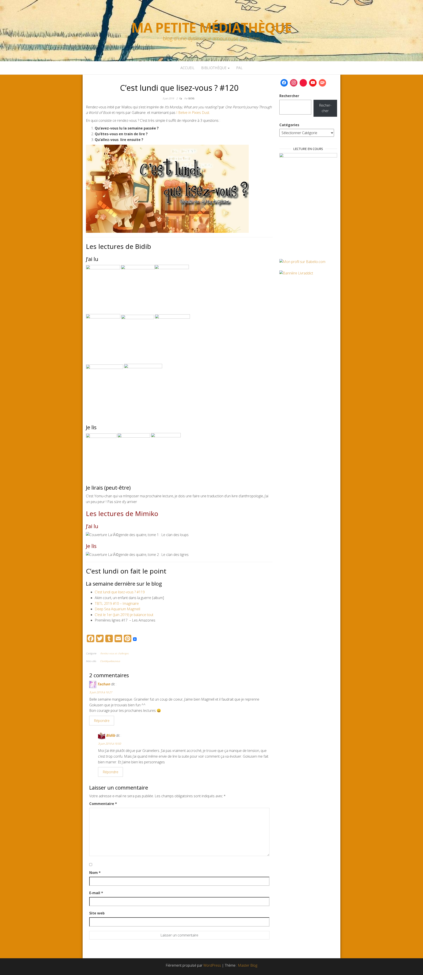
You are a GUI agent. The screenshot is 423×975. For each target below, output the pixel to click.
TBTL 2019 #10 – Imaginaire (117, 603)
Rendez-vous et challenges (114, 653)
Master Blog (247, 965)
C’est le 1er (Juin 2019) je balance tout (124, 614)
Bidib (191, 98)
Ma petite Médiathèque (211, 28)
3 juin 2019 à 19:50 (109, 744)
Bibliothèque (214, 67)
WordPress (212, 965)
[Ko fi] (322, 83)
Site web (97, 913)
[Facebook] (284, 83)
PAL (239, 67)
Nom (95, 872)
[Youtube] (313, 83)
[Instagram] (294, 83)
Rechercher (289, 95)
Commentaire (103, 803)
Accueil (187, 67)
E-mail (96, 892)
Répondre (101, 720)
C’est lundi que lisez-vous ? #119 (120, 592)
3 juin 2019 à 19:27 (100, 692)
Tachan (103, 684)
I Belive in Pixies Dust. (193, 112)
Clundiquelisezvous (110, 661)
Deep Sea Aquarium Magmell (117, 609)
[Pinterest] (303, 83)
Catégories (289, 124)
